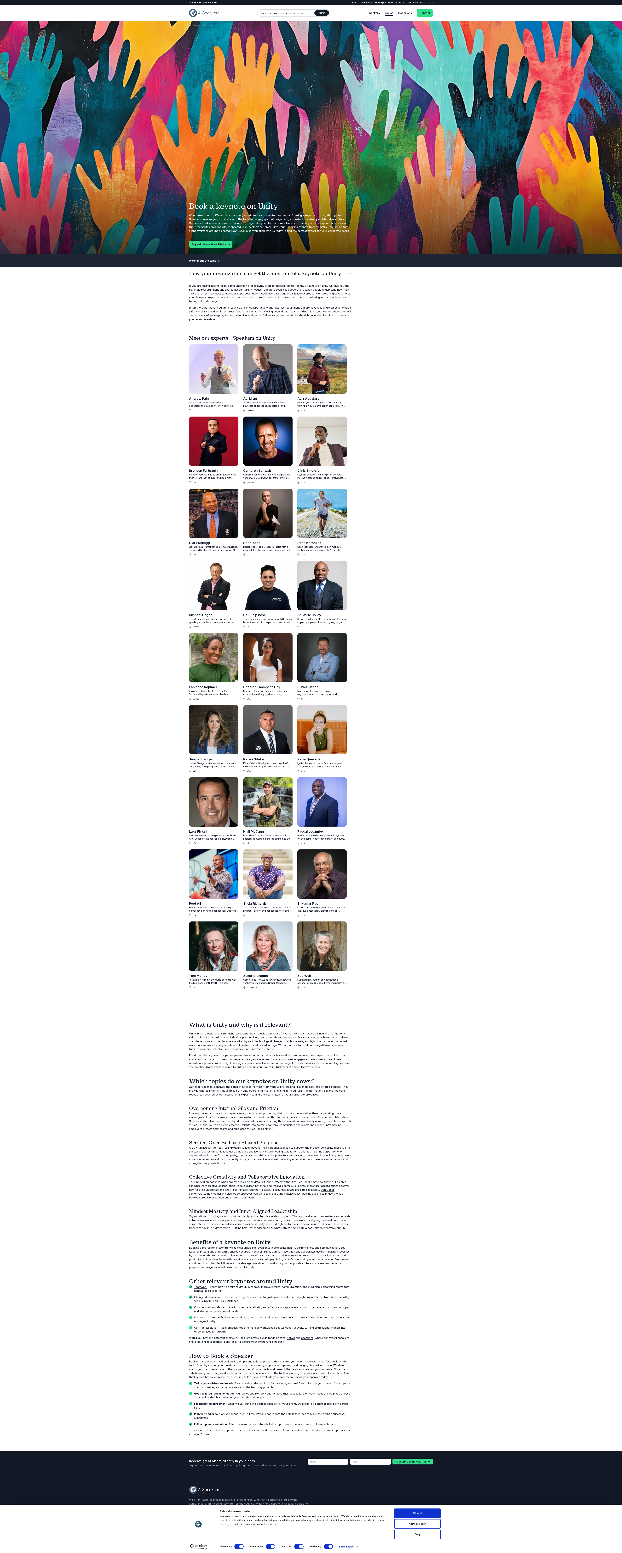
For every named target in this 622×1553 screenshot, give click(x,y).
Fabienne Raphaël (203, 687)
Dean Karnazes (309, 543)
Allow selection (417, 1523)
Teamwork (200, 1286)
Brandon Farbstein (203, 471)
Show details (346, 1546)
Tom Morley (198, 976)
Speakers (374, 13)
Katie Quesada (309, 759)
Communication (204, 1307)
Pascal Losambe (310, 831)
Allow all (417, 1513)
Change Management (207, 1297)
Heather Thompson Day (261, 687)
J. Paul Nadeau (308, 687)
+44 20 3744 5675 (424, 2)
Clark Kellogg (199, 543)
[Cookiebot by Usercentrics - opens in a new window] (198, 1546)
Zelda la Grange (255, 976)
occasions (307, 1337)
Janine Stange (200, 759)
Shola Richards (255, 903)
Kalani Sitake (253, 759)
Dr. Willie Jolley (309, 615)
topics (291, 1337)
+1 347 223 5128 (404, 2)
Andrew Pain (199, 399)
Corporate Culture (205, 1317)
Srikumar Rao (307, 903)
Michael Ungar (200, 615)
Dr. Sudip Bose (254, 615)
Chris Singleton (309, 471)
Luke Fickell (198, 831)
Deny (417, 1534)
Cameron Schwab (257, 471)
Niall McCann (253, 831)
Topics (389, 13)
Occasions (405, 13)
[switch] (270, 1546)
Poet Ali (195, 903)
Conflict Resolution (206, 1327)
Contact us (196, 1430)
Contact (425, 13)
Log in (353, 2)
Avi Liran (250, 399)
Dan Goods (251, 543)
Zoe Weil (304, 976)
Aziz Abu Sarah (309, 399)
